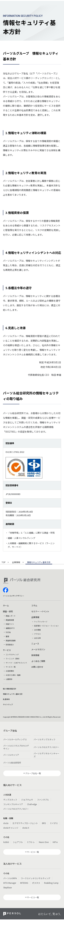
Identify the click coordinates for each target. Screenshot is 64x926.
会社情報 (37, 630)
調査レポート (11, 616)
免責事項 (6, 699)
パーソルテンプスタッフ (44, 739)
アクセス (37, 634)
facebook (5, 590)
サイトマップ (8, 704)
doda (5, 823)
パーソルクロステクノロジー (46, 747)
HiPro (55, 842)
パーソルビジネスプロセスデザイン (16, 747)
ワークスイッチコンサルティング (35, 878)
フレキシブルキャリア (13, 804)
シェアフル (18, 842)
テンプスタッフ (10, 799)
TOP (4, 562)
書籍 (7, 636)
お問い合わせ (37, 666)
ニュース (35, 643)
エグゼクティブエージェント (25, 823)
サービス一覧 (11, 667)
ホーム (6, 605)
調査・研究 (8, 611)
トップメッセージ (40, 621)
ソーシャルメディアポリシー (13, 595)
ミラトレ (31, 842)
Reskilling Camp (51, 882)
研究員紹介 (10, 644)
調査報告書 (10, 620)
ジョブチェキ (27, 799)
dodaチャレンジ (10, 827)
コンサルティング (12, 654)
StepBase (7, 887)
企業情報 (16, 562)
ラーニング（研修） (13, 658)
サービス (7, 650)
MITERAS (24, 882)
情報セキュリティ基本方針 (12, 694)
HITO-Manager (9, 882)
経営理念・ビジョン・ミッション (46, 625)
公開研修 (9, 679)
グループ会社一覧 (33, 773)
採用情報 (35, 655)
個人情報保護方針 (9, 688)
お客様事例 (10, 671)
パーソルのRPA (10, 878)
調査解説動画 (11, 640)
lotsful (6, 842)
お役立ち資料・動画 (13, 675)
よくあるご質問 (38, 661)
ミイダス (54, 823)
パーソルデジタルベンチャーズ (46, 755)
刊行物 (8, 632)
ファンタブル (43, 799)
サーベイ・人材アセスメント (16, 662)
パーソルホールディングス (15, 739)
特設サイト (10, 624)
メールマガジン (38, 649)
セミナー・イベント (40, 611)
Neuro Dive (44, 842)
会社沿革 (37, 638)
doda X (25, 827)
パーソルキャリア (11, 754)
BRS (44, 823)
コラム (34, 605)
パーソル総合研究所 (12, 762)
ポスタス (36, 882)
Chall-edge (32, 804)
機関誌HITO (10, 628)
